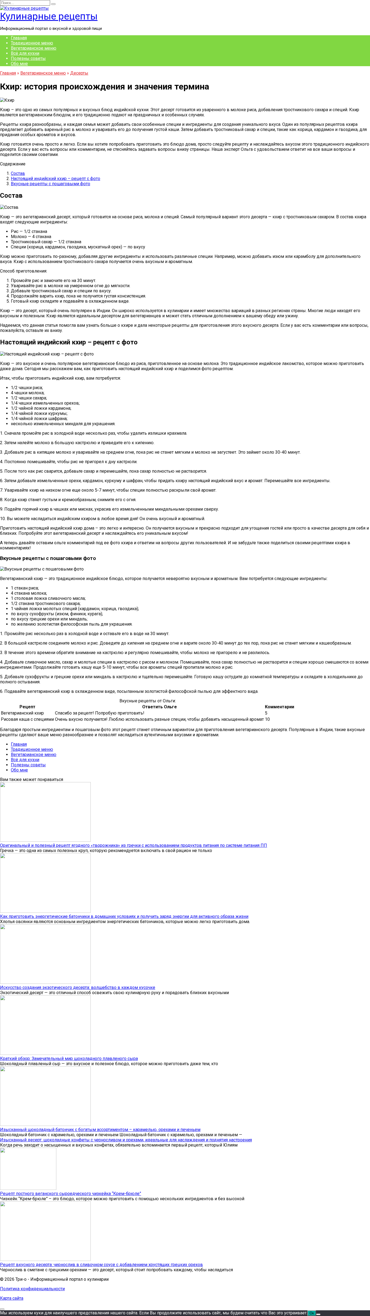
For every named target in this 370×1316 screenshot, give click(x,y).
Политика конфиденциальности (32, 1288)
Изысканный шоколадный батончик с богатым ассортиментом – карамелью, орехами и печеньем (100, 1129)
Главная (19, 37)
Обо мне (19, 63)
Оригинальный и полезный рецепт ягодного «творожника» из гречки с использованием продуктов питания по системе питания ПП (133, 845)
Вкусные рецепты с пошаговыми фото (50, 183)
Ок (312, 1313)
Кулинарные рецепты (49, 16)
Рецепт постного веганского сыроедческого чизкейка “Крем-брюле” (70, 1193)
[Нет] (318, 1314)
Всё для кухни (25, 53)
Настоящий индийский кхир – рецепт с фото (55, 178)
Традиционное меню (32, 43)
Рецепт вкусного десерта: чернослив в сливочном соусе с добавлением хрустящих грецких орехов (101, 1264)
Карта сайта (11, 1298)
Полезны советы (28, 58)
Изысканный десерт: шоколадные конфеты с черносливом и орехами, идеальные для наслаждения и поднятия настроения (126, 1139)
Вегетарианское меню (33, 48)
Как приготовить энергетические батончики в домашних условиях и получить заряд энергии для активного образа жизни (124, 916)
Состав (18, 173)
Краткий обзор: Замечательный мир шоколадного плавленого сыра (69, 1058)
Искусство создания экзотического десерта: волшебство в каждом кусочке (77, 987)
